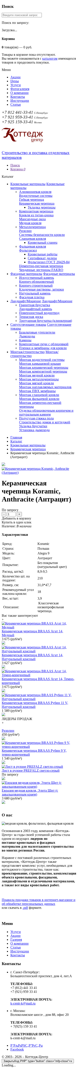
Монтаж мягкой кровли (36, 383)
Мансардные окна (32, 219)
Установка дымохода (34, 430)
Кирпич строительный (36, 285)
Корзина (17, 169)
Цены (14, 81)
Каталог (16, 441)
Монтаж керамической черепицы (43, 367)
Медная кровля (30, 223)
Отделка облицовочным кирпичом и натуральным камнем (46, 412)
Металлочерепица (32, 227)
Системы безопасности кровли (42, 235)
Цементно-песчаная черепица (41, 266)
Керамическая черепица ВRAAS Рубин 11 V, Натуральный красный (35, 705)
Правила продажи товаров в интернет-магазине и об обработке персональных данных (38, 902)
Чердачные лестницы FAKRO (41, 270)
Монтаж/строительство (27, 352)
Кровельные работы (42, 254)
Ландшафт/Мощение (25, 301)
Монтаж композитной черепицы (43, 371)
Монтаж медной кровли (37, 375)
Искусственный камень (36, 278)
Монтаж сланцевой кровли (39, 395)
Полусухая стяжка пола (36, 418)
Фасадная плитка (31, 297)
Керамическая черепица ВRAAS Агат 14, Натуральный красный (32, 657)
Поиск (15, 165)
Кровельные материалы (28, 184)
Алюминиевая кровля (35, 192)
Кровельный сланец (42, 242)
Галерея (16, 939)
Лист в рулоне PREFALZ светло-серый (31, 770)
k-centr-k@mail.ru (23, 1003)
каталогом (49, 58)
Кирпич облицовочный (36, 281)
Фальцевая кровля (32, 246)
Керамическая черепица (36, 203)
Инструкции (19, 100)
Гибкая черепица (31, 199)
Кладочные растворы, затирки (41, 289)
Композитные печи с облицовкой (43, 344)
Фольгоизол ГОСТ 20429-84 (49, 262)
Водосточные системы (35, 195)
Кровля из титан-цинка (36, 215)
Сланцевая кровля (32, 238)
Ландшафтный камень (35, 309)
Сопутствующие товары (28, 324)
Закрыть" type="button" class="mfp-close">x (37, 1061)
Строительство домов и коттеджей (44, 422)
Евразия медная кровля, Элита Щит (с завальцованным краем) (30, 792)
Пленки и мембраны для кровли (43, 348)
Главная (16, 437)
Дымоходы (27, 336)
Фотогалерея (19, 89)
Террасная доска (31, 317)
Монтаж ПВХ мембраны (37, 391)
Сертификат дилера (42, 258)
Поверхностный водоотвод (39, 313)
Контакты (17, 97)
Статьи (15, 104)
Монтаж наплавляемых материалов (45, 387)
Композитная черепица (36, 211)
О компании (19, 93)
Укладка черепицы (41, 207)
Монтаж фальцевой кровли (39, 399)
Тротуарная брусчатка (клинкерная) (45, 320)
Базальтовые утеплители (37, 332)
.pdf (25, 907)
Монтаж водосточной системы (42, 360)
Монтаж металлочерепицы (39, 379)
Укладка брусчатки (33, 426)
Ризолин (25, 231)
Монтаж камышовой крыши (40, 363)
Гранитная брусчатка (34, 305)
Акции (15, 77)
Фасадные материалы (26, 274)
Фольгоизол (28, 250)
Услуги (15, 85)
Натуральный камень (34, 293)
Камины (25, 340)
